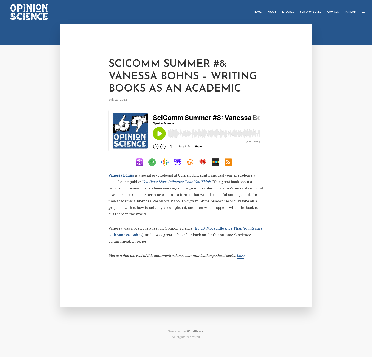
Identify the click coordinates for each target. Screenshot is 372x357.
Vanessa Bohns (121, 175)
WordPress (195, 331)
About (272, 12)
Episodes (288, 12)
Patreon (350, 12)
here (240, 256)
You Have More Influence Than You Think (176, 182)
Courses (333, 12)
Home (258, 12)
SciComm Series (310, 12)
